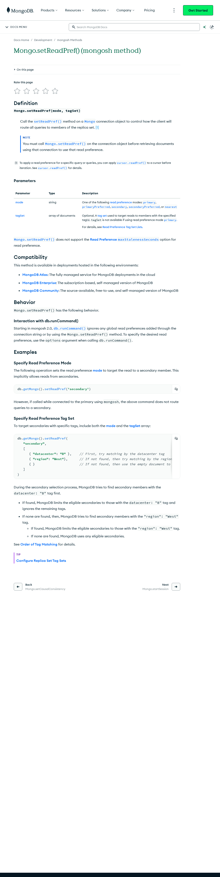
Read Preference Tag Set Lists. (122, 227)
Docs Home (21, 40)
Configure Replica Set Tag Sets (41, 560)
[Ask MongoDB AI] (205, 27)
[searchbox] (134, 27)
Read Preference (124, 239)
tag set (102, 215)
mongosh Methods (69, 40)
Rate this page (23, 82)
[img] (17, 91)
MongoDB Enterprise (39, 283)
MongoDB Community (40, 290)
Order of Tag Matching (38, 544)
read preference (121, 202)
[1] (97, 127)
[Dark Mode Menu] (212, 27)
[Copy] (176, 389)
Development (43, 40)
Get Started (198, 10)
